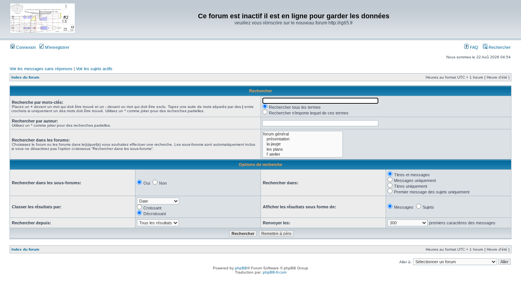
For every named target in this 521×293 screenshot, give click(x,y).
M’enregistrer (56, 47)
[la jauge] (302, 144)
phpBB (241, 268)
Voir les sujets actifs (94, 68)
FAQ (473, 47)
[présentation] (302, 139)
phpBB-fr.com (274, 272)
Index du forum (25, 77)
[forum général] (302, 134)
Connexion (25, 47)
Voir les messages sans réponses (41, 68)
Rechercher (499, 47)
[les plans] (302, 149)
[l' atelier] (302, 154)
